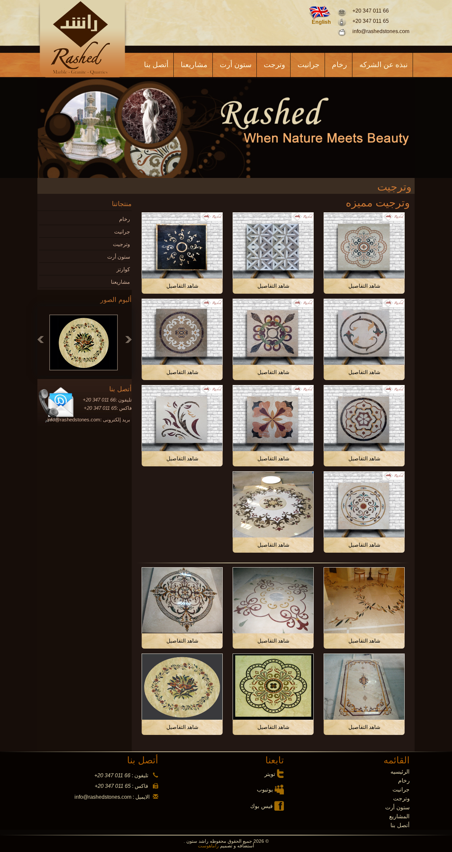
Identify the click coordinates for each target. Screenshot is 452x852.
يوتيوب (265, 790)
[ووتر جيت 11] (273, 245)
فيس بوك (261, 806)
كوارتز (123, 269)
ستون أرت (235, 65)
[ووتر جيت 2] (182, 418)
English (321, 22)
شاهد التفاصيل (364, 286)
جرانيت (308, 65)
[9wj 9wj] (273, 687)
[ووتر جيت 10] (182, 245)
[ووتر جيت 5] (182, 332)
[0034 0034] (273, 600)
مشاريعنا (194, 65)
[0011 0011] (364, 687)
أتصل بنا (156, 65)
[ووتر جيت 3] (273, 418)
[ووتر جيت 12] (364, 245)
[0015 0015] (273, 504)
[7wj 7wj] (182, 687)
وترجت (274, 65)
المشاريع (399, 816)
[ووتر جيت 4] (364, 418)
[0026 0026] (182, 600)
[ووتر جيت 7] (273, 332)
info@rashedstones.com (380, 31)
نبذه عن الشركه (383, 65)
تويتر (269, 774)
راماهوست (209, 845)
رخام (339, 65)
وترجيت (121, 244)
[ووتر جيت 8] (364, 332)
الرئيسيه (400, 772)
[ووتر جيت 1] (364, 504)
